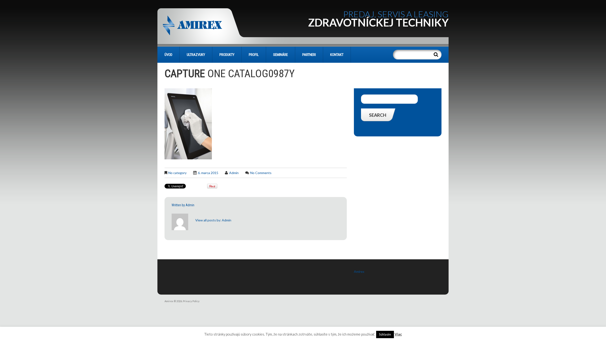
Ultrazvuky (196, 55)
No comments (261, 173)
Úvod (168, 55)
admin (234, 173)
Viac (398, 334)
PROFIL (254, 55)
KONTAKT (336, 55)
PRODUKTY (226, 55)
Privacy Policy (191, 301)
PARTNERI (309, 55)
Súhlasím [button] (385, 334)
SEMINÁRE (280, 55)
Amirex (359, 271)
